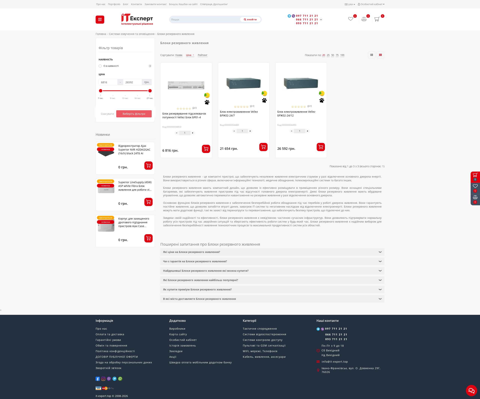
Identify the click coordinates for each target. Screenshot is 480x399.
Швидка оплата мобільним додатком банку (200, 362)
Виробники (177, 328)
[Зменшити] (177, 133)
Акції (172, 356)
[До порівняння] (207, 74)
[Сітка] (380, 55)
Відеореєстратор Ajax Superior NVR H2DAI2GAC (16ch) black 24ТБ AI (134, 149)
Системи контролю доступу (263, 340)
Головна (101, 34)
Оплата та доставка (110, 334)
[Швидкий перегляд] (208, 80)
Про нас (100, 4)
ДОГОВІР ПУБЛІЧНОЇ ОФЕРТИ (117, 356)
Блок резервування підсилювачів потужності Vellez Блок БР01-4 (184, 115)
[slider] (100, 90)
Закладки (176, 351)
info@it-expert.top (335, 361)
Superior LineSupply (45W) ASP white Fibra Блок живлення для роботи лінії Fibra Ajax (135, 187)
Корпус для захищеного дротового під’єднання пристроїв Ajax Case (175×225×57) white (133, 224)
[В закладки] (207, 67)
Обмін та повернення (111, 345)
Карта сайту (178, 334)
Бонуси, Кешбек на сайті (183, 4)
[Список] (371, 55)
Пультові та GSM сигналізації (264, 345)
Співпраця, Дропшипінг (214, 4)
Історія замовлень (182, 345)
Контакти (136, 4)
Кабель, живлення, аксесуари (264, 356)
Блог (125, 4)
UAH (350, 4)
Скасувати (107, 114)
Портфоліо (114, 4)
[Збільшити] (192, 133)
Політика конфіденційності (115, 351)
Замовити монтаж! (155, 4)
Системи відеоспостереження (264, 334)
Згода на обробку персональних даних (124, 362)
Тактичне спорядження (260, 328)
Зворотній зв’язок (109, 368)
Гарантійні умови (108, 340)
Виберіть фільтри (134, 114)
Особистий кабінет (371, 4)
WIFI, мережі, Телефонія (260, 351)
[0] (364, 19)
